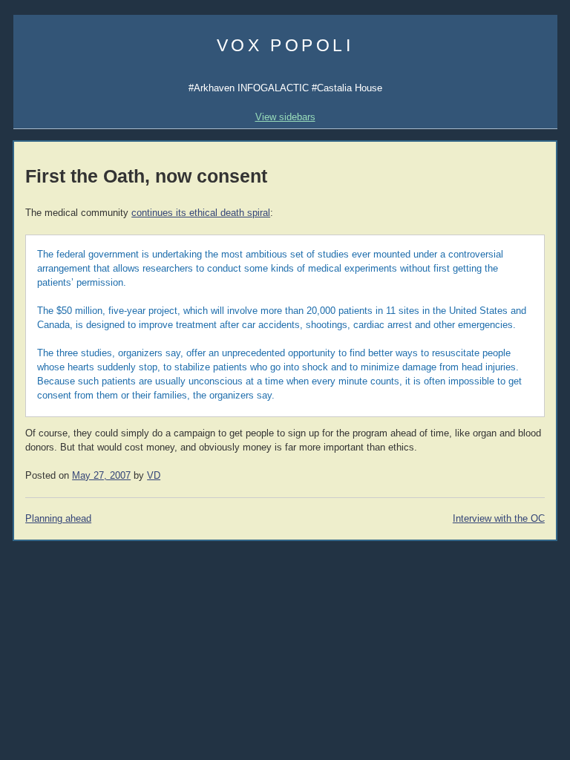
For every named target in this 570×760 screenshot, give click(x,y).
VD (153, 476)
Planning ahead (58, 519)
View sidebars (285, 116)
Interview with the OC (499, 519)
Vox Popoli (285, 45)
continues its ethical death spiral (200, 213)
